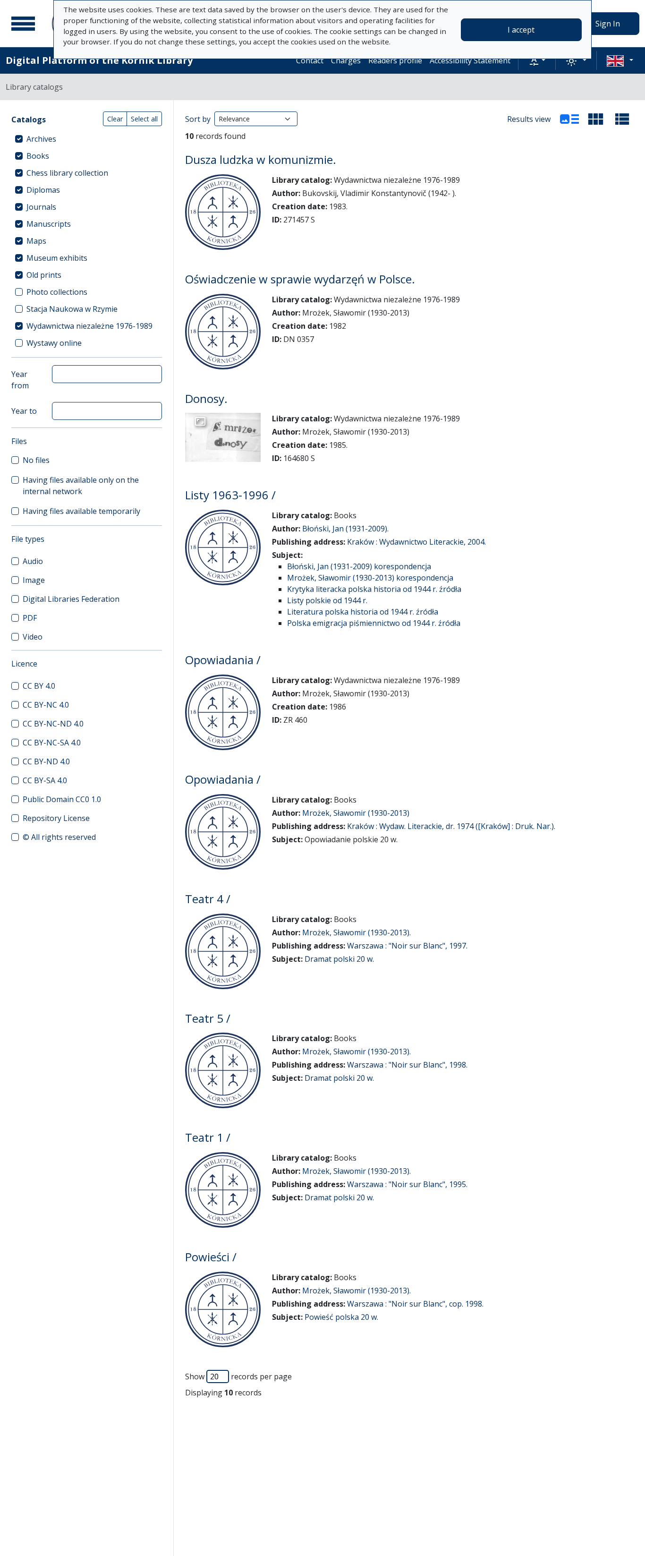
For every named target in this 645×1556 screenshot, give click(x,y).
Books (37, 156)
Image (34, 580)
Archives (41, 139)
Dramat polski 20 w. (339, 959)
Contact (309, 60)
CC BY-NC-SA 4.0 (52, 742)
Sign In (607, 23)
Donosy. (206, 398)
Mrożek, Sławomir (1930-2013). (356, 932)
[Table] (622, 119)
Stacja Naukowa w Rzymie (72, 309)
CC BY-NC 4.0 (46, 705)
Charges (346, 60)
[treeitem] (86, 138)
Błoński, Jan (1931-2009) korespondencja (359, 566)
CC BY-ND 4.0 (46, 761)
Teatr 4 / (207, 898)
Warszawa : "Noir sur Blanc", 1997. (407, 945)
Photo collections (56, 292)
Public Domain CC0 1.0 (62, 799)
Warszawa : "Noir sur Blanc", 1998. (407, 1065)
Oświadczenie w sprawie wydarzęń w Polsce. (300, 279)
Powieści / (211, 1257)
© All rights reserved (59, 837)
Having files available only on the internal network (81, 485)
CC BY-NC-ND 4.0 (53, 723)
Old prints (43, 275)
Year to (24, 411)
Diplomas (43, 190)
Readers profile (395, 60)
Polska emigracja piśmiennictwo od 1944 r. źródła (373, 623)
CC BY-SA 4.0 (45, 780)
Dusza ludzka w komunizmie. (260, 159)
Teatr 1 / (207, 1137)
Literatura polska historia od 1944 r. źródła (362, 612)
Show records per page (238, 1376)
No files (36, 460)
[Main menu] (23, 23)
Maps (36, 241)
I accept (521, 30)
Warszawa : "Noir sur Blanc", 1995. (407, 1184)
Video (32, 637)
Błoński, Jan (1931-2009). (345, 528)
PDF (30, 618)
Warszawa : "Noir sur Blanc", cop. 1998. (415, 1304)
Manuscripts (48, 224)
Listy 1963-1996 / (230, 495)
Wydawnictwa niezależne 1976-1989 (89, 326)
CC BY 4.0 (39, 686)
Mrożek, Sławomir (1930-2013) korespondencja (370, 578)
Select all (144, 118)
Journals (41, 207)
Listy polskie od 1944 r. (327, 600)
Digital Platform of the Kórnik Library (99, 60)
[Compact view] (596, 119)
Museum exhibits (56, 258)
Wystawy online (54, 343)
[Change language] (620, 60)
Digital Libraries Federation (71, 599)
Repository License (56, 818)
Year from (20, 380)
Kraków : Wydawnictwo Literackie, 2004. (416, 542)
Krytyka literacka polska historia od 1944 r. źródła (374, 589)
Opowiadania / (223, 659)
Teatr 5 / (207, 1018)
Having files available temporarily (81, 511)
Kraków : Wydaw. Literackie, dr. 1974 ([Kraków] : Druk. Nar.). (451, 826)
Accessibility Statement (470, 60)
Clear (115, 118)
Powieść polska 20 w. (341, 1317)
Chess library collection (67, 173)
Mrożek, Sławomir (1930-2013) (355, 813)
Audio (33, 561)
